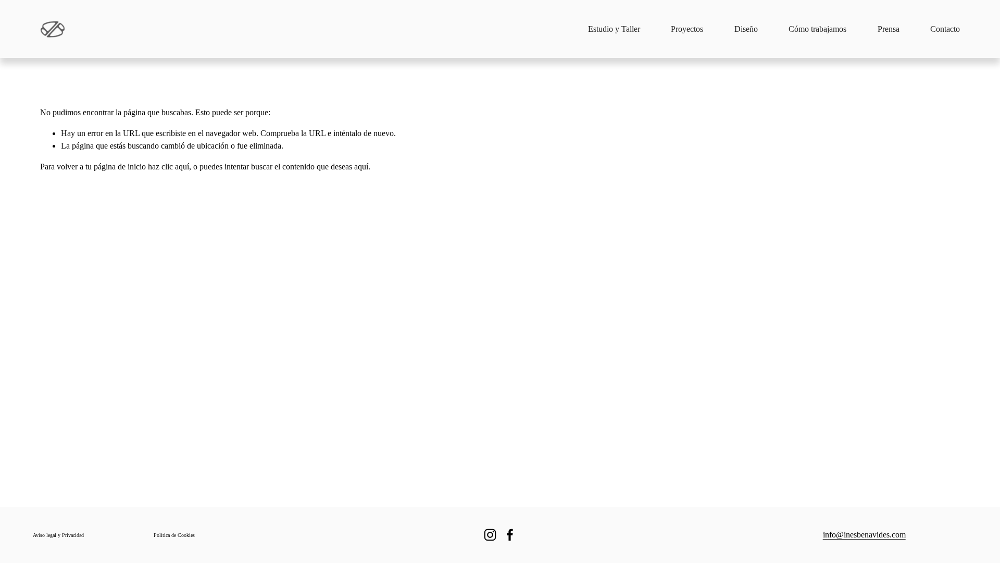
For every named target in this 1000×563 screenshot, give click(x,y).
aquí (361, 166)
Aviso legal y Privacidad (58, 535)
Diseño (746, 29)
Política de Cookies (174, 535)
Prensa (888, 29)
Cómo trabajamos (817, 29)
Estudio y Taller (614, 29)
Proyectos (687, 29)
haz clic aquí (168, 166)
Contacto (945, 29)
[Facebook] (510, 535)
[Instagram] (490, 535)
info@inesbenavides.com (864, 534)
